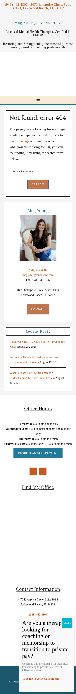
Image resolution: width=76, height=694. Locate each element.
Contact (38, 309)
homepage (22, 141)
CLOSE (67, 623)
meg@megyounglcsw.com (38, 274)
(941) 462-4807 (16, 4)
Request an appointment (38, 453)
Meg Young (38, 74)
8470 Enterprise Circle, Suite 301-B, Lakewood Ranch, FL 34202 (41, 6)
